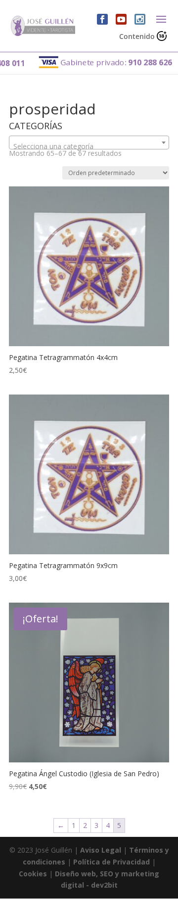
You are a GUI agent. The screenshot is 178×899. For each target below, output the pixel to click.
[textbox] (89, 146)
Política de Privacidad (111, 861)
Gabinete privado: (108, 62)
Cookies (33, 873)
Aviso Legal (100, 850)
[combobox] (89, 142)
